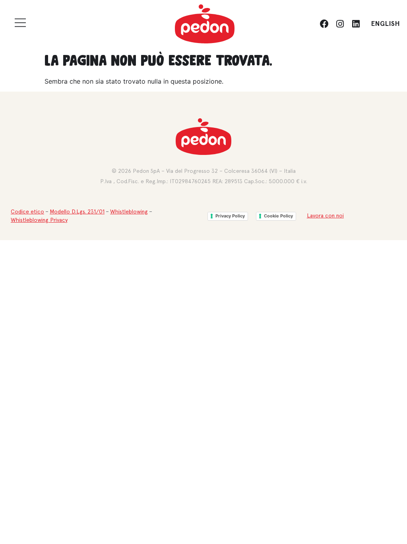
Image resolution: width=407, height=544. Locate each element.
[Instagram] (340, 24)
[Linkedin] (356, 24)
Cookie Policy (278, 216)
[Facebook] (324, 24)
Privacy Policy (230, 216)
